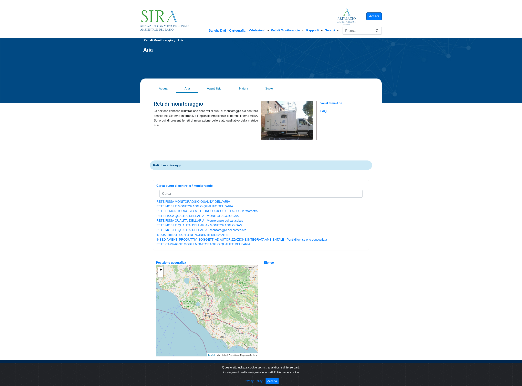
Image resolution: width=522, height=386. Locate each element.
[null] (377, 30)
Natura (243, 88)
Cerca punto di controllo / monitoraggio (184, 185)
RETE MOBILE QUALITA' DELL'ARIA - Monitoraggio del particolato (201, 230)
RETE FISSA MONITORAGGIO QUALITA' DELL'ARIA (193, 201)
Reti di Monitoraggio (285, 30)
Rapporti (312, 30)
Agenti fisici (214, 88)
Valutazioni (256, 30)
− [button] (161, 275)
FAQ (323, 111)
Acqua (163, 88)
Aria (187, 88)
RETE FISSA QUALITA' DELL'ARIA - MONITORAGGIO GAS (197, 216)
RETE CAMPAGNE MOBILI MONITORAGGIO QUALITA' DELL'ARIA (203, 244)
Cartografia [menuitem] (237, 30)
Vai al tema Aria (331, 103)
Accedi (374, 16)
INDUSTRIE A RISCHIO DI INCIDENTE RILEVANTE (192, 235)
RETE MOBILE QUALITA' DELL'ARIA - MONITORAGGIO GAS (199, 225)
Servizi (330, 30)
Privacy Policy (253, 381)
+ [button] (161, 269)
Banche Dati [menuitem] (217, 30)
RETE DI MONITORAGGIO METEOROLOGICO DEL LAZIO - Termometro (207, 211)
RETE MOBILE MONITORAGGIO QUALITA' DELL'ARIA (194, 206)
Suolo (269, 88)
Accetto (273, 381)
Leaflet (211, 355)
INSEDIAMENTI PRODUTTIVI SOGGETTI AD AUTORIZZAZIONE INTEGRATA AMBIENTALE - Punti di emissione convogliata (241, 239)
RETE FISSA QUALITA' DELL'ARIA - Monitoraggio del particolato (199, 220)
